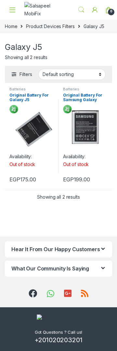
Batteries (17, 89)
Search (81, 9)
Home (11, 26)
